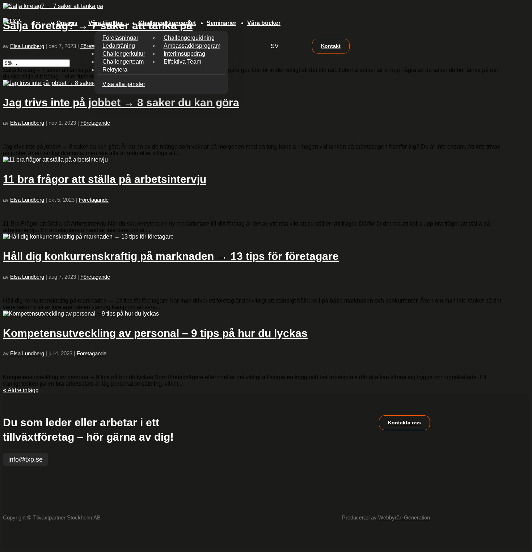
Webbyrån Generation (404, 517)
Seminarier (221, 23)
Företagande (95, 123)
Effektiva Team (182, 62)
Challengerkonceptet (167, 23)
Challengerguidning (189, 38)
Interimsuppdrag (184, 54)
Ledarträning (118, 46)
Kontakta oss (404, 422)
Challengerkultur (123, 54)
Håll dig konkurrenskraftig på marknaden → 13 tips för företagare (171, 256)
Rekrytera (114, 70)
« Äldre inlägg (21, 390)
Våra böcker (263, 23)
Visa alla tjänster (123, 84)
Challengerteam (123, 62)
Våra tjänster (105, 23)
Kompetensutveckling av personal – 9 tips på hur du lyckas (155, 333)
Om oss (66, 23)
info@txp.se (25, 459)
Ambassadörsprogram (192, 46)
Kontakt (331, 46)
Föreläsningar (120, 38)
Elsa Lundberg (27, 123)
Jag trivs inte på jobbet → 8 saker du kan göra (121, 102)
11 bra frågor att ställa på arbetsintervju (104, 179)
